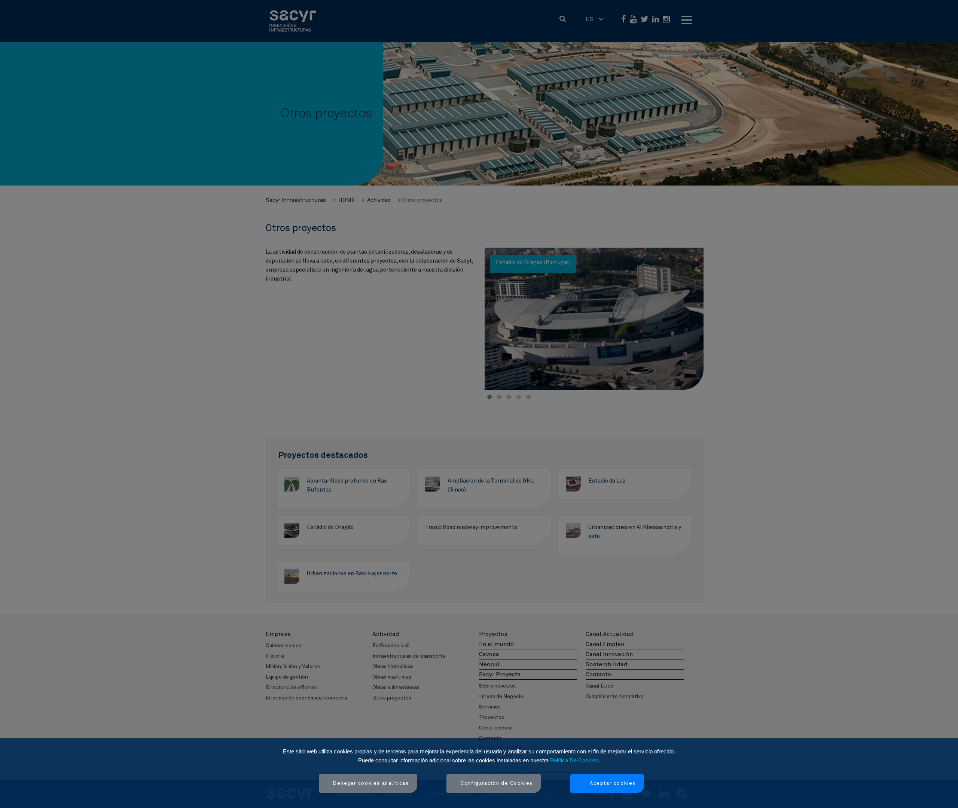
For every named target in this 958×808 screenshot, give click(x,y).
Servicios (490, 707)
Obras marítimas (391, 677)
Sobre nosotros (497, 686)
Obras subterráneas (395, 687)
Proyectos (491, 717)
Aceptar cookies (613, 783)
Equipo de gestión (287, 677)
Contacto (490, 738)
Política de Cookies (574, 760)
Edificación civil (391, 645)
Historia (275, 656)
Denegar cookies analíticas (371, 783)
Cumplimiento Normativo (615, 696)
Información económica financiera (306, 698)
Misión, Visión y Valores (293, 666)
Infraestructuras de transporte (409, 656)
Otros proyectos (391, 698)
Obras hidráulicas (393, 666)
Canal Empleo (495, 728)
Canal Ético (599, 686)
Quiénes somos (283, 645)
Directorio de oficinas (291, 687)
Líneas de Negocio (501, 696)
